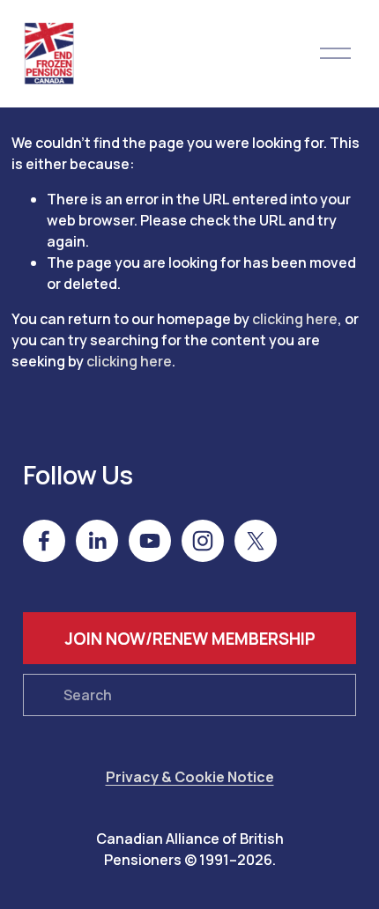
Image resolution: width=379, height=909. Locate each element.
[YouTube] (150, 541)
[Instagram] (203, 541)
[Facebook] (44, 541)
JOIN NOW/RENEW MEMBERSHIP (190, 638)
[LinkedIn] (97, 541)
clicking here (295, 319)
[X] (255, 541)
